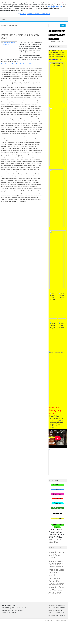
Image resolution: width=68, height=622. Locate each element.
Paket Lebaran (25, 70)
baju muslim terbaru (15, 81)
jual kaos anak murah (35, 152)
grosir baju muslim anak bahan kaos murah (16, 106)
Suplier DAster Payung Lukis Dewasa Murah (56, 563)
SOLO (50, 610)
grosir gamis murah (34, 114)
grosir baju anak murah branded (10, 93)
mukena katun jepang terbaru (25, 188)
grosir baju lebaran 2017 (15, 102)
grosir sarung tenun (7, 144)
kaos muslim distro (14, 172)
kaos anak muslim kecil (29, 161)
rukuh (28, 195)
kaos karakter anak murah (20, 165)
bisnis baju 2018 (21, 83)
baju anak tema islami (27, 72)
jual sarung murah (31, 155)
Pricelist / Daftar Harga (57, 41)
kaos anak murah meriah (13, 159)
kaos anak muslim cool (16, 161)
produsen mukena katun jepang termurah (15, 195)
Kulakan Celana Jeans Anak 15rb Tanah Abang (13, 178)
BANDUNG (52, 612)
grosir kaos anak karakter (19, 119)
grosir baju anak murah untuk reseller (21, 97)
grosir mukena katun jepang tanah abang (12, 136)
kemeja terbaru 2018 (33, 176)
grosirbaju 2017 (23, 146)
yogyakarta (23, 201)
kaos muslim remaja (35, 172)
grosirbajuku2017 (6, 148)
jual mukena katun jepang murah (17, 155)
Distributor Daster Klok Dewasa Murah (56, 581)
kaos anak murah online (27, 159)
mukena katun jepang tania (9, 188)
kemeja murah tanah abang (19, 176)
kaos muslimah (17, 174)
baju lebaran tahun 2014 (15, 78)
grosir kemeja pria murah (33, 131)
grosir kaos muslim (26, 123)
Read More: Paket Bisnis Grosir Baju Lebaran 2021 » (16, 64)
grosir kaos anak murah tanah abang (11, 121)
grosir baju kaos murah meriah (10, 100)
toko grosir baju (18, 199)
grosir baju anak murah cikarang (28, 93)
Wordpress (65, 620)
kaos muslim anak (13, 167)
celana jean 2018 (22, 85)
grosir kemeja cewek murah (12, 129)
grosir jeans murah (16, 117)
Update (40, 70)
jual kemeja (4, 155)
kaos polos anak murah (28, 174)
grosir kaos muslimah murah (9, 127)
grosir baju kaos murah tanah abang (28, 100)
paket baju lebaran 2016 (17, 191)
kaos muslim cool (31, 169)
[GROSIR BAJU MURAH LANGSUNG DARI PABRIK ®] (34, 14)
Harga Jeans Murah (27, 148)
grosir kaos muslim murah (12, 125)
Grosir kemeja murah (25, 129)
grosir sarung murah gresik (20, 138)
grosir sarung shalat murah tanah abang (12, 142)
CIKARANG (52, 605)
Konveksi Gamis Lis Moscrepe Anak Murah (57, 590)
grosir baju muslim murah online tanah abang (14, 110)
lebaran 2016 (29, 178)
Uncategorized (33, 70)
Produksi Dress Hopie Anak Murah (56, 572)
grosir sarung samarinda (32, 140)
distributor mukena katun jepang (27, 87)
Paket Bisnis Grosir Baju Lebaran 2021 (20, 36)
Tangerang (4, 199)
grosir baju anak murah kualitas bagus (25, 95)
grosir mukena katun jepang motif (11, 133)
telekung (10, 199)
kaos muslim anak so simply (18, 169)
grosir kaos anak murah (33, 119)
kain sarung (30, 157)
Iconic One (47, 620)
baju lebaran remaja (29, 76)
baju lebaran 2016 (6, 74)
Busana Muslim (11, 68)
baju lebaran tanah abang (29, 78)
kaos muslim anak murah (25, 167)
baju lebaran (37, 72)
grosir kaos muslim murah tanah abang (29, 125)
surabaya (27, 197)
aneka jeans (7, 72)
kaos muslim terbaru (7, 174)
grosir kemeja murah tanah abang (17, 131)
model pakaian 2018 (29, 180)
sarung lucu (34, 195)
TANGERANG (52, 608)
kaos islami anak (8, 165)
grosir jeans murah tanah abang (30, 117)
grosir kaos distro (6, 123)
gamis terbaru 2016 (11, 91)
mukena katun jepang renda (30, 186)
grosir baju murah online (17, 104)
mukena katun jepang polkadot (14, 186)
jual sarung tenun (21, 157)
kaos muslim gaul (24, 172)
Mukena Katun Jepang (14, 70)
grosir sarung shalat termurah (32, 142)
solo (23, 197)
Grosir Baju (22, 68)
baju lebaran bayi (6, 76)
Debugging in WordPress (54, 6)
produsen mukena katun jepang (13, 193)
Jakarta (30, 150)
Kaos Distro (32, 68)
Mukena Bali (5, 70)
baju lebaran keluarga (17, 76)
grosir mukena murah (30, 136)
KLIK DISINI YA (55, 540)
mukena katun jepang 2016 (24, 182)
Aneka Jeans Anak (16, 72)
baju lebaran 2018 (26, 74)
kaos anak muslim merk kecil (16, 163)
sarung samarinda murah (14, 197)
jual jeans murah (24, 152)
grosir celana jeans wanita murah (19, 114)
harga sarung (23, 150)
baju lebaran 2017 (16, 74)
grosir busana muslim (32, 110)
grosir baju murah (27, 102)
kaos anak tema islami (30, 163)
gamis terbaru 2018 (22, 91)
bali (23, 81)
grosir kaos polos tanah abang (26, 127)
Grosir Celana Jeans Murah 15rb (25, 112)
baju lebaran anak (36, 74)
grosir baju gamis (36, 97)
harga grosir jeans (16, 148)
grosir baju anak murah (34, 91)
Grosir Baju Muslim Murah (34, 108)
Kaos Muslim (38, 68)
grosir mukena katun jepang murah (29, 133)
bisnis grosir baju (12, 85)
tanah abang (34, 197)
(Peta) (60, 420)
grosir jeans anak (6, 117)
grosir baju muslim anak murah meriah (16, 108)
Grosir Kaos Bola (26, 121)
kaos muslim (31, 165)
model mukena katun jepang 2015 (14, 180)
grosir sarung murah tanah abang (16, 140)
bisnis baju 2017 (12, 83)
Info (27, 68)
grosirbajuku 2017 (33, 146)
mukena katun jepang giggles (17, 184)
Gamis (17, 68)
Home (3, 19)
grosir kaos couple (36, 121)
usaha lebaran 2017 (14, 201)
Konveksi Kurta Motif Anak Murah (56, 555)
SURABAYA (52, 615)
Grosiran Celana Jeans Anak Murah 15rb (23, 144)
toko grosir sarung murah (30, 199)
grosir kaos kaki (16, 123)
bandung (27, 81)
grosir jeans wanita (6, 119)
